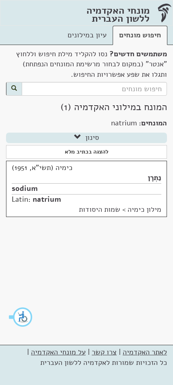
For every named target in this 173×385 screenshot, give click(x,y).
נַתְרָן (154, 177)
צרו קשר (104, 352)
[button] (21, 317)
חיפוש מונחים (140, 35)
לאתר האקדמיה (145, 352)
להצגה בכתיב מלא (86, 152)
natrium (47, 199)
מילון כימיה (144, 209)
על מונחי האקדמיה (58, 352)
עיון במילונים (87, 35)
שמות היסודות (99, 209)
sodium (25, 188)
